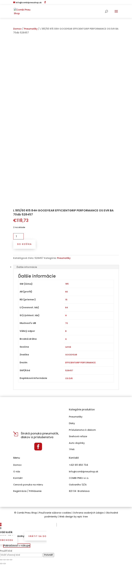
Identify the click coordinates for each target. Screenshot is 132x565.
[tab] (66, 267)
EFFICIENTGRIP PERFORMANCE (80, 362)
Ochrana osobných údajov (88, 512)
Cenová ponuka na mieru (28, 484)
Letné (68, 346)
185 (67, 283)
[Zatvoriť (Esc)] (1, 559)
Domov (17, 28)
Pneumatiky (31, 28)
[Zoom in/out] (11, 559)
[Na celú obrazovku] (7, 559)
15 (66, 299)
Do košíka (24, 244)
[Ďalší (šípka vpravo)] (4, 563)
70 (66, 323)
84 (66, 307)
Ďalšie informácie (27, 267)
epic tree (82, 516)
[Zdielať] (4, 559)
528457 (69, 370)
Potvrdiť (48, 554)
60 (66, 291)
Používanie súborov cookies (55, 512)
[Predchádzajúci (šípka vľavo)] (1, 563)
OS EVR (69, 378)
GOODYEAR (71, 354)
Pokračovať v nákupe (17, 545)
